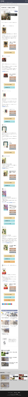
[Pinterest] (11, 304)
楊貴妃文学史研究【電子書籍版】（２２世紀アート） (12, 172)
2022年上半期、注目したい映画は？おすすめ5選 (13, 363)
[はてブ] (6, 304)
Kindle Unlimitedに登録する (8, 52)
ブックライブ (4, 242)
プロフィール (4, 2)
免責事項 (19, 392)
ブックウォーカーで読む (5, 202)
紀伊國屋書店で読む (7, 87)
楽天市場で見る (12, 212)
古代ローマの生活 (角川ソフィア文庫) (12, 75)
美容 (8, 312)
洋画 (8, 320)
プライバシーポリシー (10, 392)
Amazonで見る (12, 111)
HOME (1, 2)
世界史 (16, 11)
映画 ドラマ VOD (7, 357)
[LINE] (9, 304)
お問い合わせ (8, 2)
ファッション (16, 312)
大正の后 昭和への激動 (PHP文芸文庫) (12, 246)
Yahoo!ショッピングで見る (12, 214)
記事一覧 (11, 2)
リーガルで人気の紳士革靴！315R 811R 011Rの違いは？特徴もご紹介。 (13, 318)
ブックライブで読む (7, 261)
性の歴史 (10, 143)
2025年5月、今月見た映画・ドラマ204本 (5, 380)
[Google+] (5, 304)
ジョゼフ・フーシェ (12, 109)
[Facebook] (2, 304)
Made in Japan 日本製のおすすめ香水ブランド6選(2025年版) (5, 317)
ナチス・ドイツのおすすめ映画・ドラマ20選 (13, 326)
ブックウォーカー (10, 281)
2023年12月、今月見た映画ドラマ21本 (13, 358)
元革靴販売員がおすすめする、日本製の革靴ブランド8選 (5, 334)
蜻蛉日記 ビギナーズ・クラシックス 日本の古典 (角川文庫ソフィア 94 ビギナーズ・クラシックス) (12, 207)
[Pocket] (7, 304)
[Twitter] (3, 304)
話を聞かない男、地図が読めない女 (12, 284)
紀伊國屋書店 (4, 71)
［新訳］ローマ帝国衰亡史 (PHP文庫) (12, 43)
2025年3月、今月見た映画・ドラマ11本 (5, 388)
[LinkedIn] (10, 304)
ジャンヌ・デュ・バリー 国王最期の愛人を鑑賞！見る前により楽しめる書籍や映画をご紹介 (5, 326)
